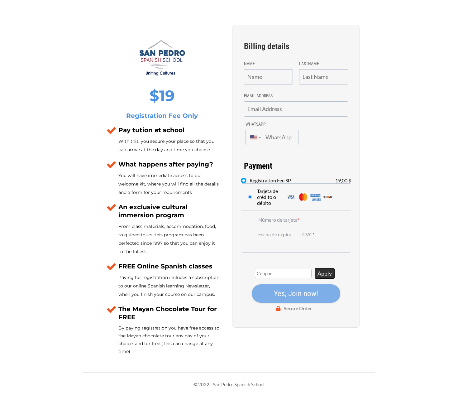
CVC (307, 234)
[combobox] (254, 137)
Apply (324, 273)
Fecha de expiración (277, 234)
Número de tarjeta (277, 220)
